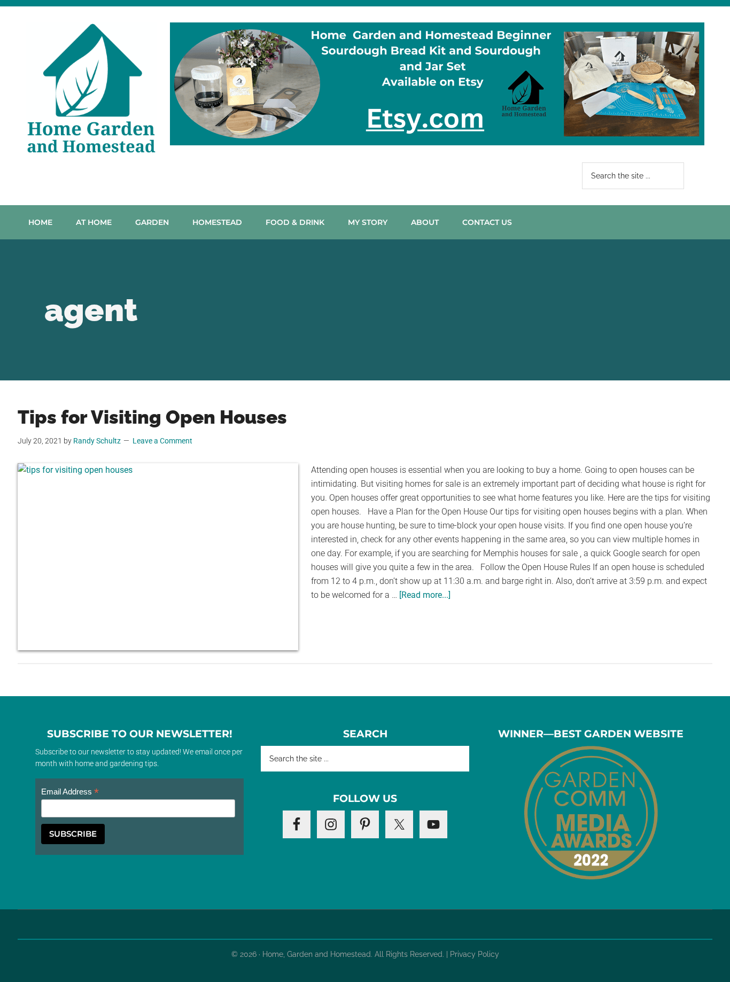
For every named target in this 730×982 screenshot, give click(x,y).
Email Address (70, 792)
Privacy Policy (474, 954)
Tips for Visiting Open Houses (154, 417)
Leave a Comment (162, 441)
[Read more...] (425, 595)
